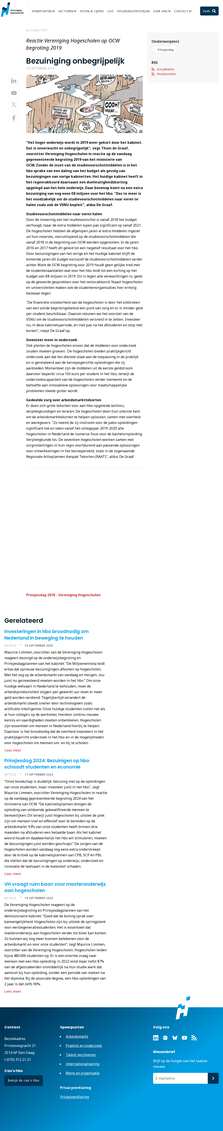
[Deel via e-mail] (14, 92)
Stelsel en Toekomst (21, 24)
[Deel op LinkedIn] (14, 80)
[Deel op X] (14, 105)
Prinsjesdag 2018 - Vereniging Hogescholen (63, 595)
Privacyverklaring (74, 1096)
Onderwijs (172, 13)
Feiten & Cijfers (92, 11)
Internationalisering (82, 1064)
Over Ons (160, 11)
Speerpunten (42, 11)
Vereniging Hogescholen (14, 9)
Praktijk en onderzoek (84, 1045)
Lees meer (12, 750)
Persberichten (166, 74)
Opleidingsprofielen (133, 11)
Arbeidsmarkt (77, 1036)
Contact (181, 11)
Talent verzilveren (81, 1054)
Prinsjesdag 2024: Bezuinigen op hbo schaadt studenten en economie (46, 763)
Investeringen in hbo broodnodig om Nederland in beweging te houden (46, 634)
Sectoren (65, 11)
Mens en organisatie (83, 1073)
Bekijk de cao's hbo (23, 1080)
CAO (110, 11)
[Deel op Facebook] (14, 117)
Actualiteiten (165, 69)
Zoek (207, 11)
